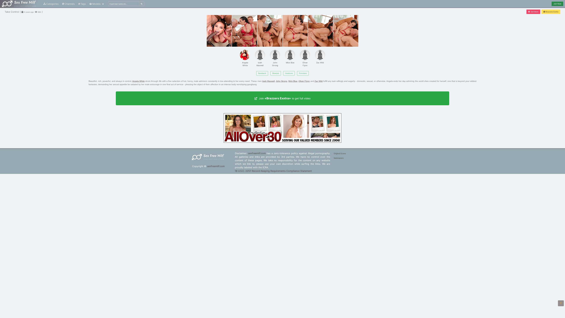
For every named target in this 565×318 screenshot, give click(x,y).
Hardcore (289, 73)
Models (96, 3)
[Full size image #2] (269, 31)
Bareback (262, 73)
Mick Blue (290, 63)
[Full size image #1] (244, 31)
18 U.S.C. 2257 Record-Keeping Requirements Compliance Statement (273, 170)
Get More (534, 12)
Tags (83, 3)
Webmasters (339, 158)
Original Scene (340, 153)
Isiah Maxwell (260, 64)
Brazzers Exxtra (552, 12)
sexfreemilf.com (216, 166)
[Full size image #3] (295, 31)
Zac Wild (320, 63)
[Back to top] (561, 303)
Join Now (557, 4)
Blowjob (275, 73)
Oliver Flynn (305, 64)
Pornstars (303, 73)
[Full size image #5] (345, 31)
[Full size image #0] (219, 31)
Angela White (245, 64)
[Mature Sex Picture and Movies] (282, 141)
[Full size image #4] (320, 31)
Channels (70, 3)
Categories (52, 3)
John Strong (275, 64)
